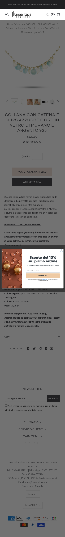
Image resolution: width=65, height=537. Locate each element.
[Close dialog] (61, 250)
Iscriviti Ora (42, 275)
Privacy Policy (44, 279)
